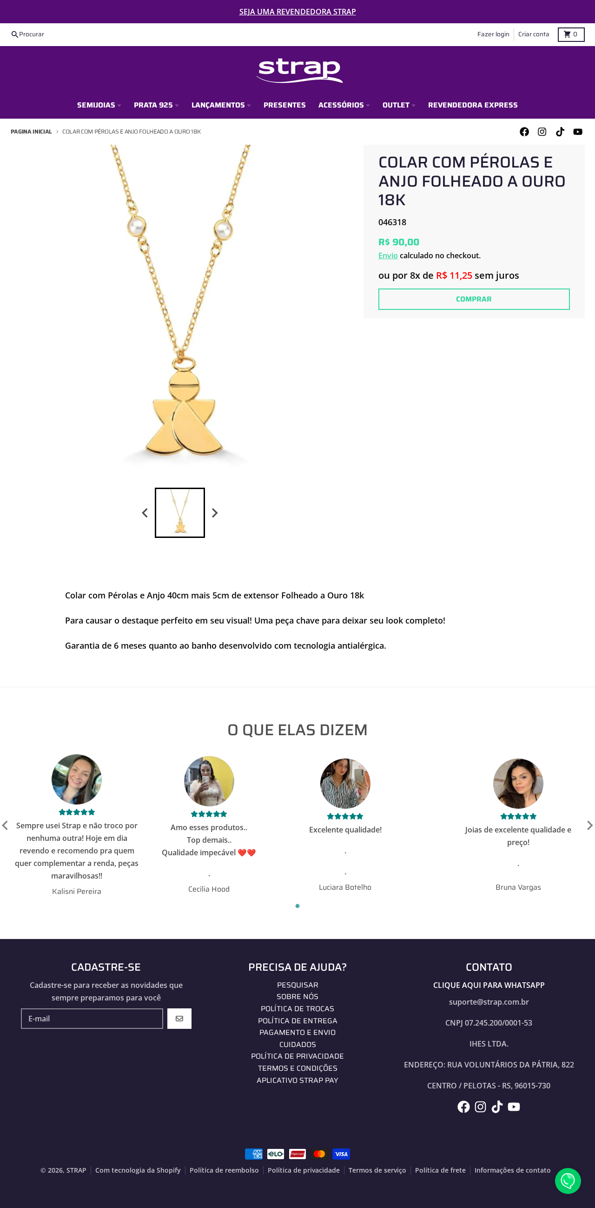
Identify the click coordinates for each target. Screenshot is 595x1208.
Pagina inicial (32, 131)
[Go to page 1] (298, 906)
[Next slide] (214, 513)
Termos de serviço (377, 1170)
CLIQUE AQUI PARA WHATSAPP (489, 985)
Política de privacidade (304, 1170)
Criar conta (533, 34)
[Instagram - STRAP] (542, 132)
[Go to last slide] (5, 825)
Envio (388, 255)
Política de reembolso (224, 1170)
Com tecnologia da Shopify (138, 1170)
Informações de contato (513, 1170)
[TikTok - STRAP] (560, 132)
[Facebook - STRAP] (524, 132)
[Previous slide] (145, 513)
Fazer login (493, 34)
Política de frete (440, 1170)
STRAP (76, 1170)
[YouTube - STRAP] (577, 132)
